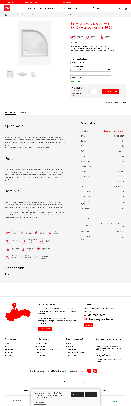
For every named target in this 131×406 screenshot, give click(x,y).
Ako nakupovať (9, 2)
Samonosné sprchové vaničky (114, 131)
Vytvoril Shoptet (121, 401)
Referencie (9, 352)
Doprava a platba (41, 343)
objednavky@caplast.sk (100, 319)
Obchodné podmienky (31, 2)
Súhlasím (91, 395)
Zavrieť (84, 101)
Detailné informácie (76, 53)
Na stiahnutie (40, 355)
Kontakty (88, 325)
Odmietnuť (77, 395)
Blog (19, 2)
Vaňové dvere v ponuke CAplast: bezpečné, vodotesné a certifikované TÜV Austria (108, 348)
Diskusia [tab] (23, 112)
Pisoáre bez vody (71, 355)
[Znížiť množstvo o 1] (89, 91)
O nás (7, 343)
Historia (8, 346)
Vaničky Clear (70, 343)
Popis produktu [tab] (10, 112)
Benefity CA (9, 349)
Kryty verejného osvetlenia (75, 352)
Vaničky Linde (70, 346)
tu (53, 397)
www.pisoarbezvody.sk (80, 382)
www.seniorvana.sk (49, 382)
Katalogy (38, 352)
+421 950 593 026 (96, 315)
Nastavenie (40, 402)
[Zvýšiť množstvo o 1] (98, 91)
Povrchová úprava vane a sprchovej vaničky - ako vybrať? (108, 355)
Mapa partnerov (45, 328)
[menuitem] (31, 8)
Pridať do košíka (110, 91)
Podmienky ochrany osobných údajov (48, 349)
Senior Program (71, 349)
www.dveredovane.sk (63, 382)
